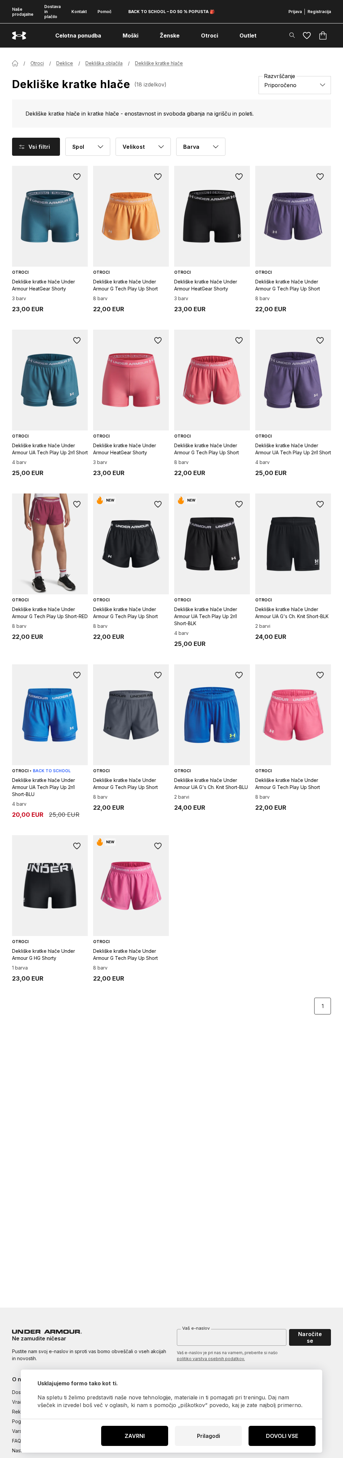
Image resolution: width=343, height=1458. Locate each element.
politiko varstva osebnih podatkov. (211, 1358)
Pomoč (104, 11)
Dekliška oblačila (104, 63)
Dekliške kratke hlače (159, 63)
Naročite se (310, 1337)
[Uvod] (15, 63)
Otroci (37, 63)
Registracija (319, 11)
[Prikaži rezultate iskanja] (292, 35)
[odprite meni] (107, 35)
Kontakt (79, 11)
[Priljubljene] (307, 35)
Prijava (295, 11)
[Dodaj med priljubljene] (77, 176)
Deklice (64, 63)
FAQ (16, 1441)
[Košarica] (323, 35)
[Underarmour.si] (19, 35)
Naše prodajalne (22, 12)
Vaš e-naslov (196, 1328)
